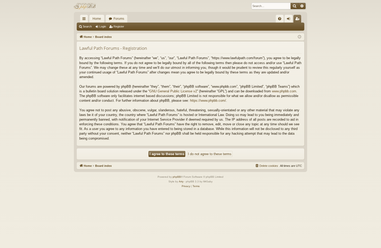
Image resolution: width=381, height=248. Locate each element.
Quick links (85, 20)
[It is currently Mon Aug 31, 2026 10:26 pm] (299, 37)
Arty (181, 181)
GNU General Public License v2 (173, 91)
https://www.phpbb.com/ (208, 100)
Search (87, 26)
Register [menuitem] (298, 20)
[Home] (85, 6)
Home (97, 18)
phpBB (177, 176)
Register (119, 26)
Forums (119, 18)
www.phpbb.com (284, 91)
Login (102, 26)
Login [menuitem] (289, 20)
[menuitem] (280, 19)
